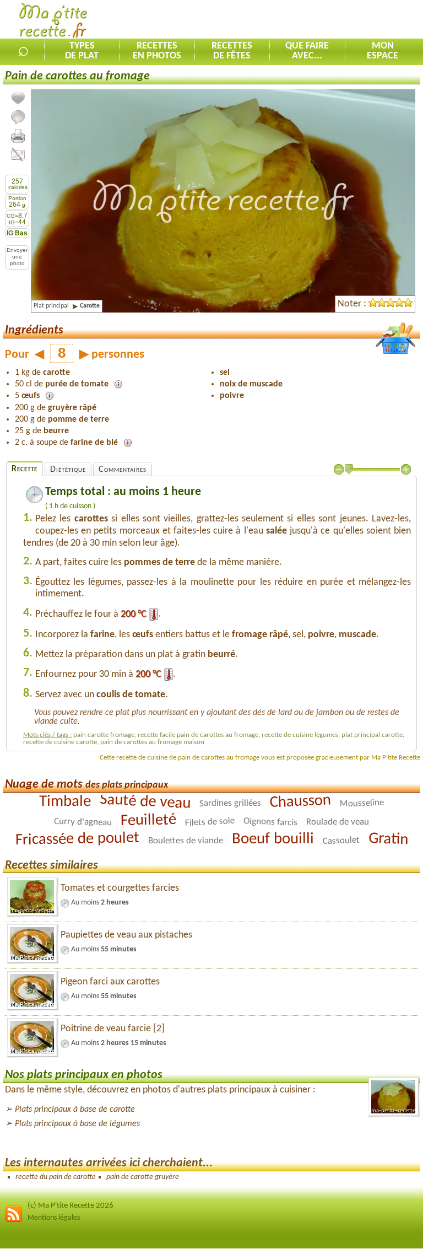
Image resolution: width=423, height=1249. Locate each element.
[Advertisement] (294, 19)
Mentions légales (54, 1218)
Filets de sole (210, 821)
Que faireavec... (307, 51)
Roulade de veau (337, 822)
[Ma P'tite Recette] (53, 22)
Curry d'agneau (83, 822)
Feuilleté (149, 820)
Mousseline (362, 803)
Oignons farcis (270, 821)
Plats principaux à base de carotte (75, 1109)
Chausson (300, 801)
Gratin (388, 838)
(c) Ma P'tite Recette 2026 (70, 1206)
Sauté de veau (145, 802)
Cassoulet (341, 840)
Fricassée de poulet (77, 839)
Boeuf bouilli (272, 839)
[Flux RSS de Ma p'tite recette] (14, 1221)
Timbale (65, 801)
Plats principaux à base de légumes (77, 1123)
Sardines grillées (230, 803)
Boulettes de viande (185, 841)
